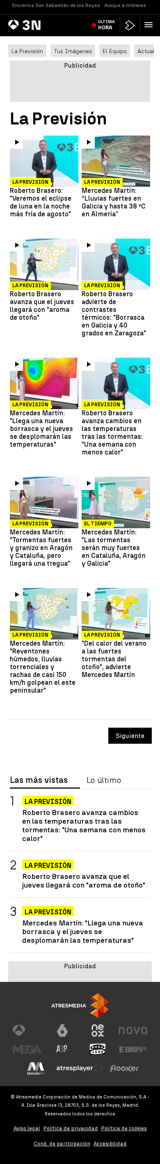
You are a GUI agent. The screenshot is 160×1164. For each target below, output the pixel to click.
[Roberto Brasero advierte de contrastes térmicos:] (116, 265)
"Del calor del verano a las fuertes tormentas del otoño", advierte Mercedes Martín (114, 659)
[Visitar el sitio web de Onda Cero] (97, 1049)
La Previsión (27, 51)
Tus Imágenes (73, 51)
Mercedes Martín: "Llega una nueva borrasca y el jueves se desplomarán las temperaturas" (41, 428)
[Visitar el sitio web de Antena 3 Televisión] (27, 1030)
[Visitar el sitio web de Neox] (97, 1030)
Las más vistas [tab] (39, 780)
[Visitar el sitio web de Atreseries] (62, 1049)
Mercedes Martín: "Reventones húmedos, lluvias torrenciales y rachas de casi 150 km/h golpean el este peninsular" (42, 666)
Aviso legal (27, 1128)
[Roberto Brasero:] (44, 162)
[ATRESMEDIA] (80, 1005)
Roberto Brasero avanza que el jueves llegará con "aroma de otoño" (42, 305)
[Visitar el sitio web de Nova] (133, 1030)
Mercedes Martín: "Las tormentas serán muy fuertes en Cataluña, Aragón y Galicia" (114, 547)
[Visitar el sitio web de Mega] (27, 1049)
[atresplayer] (130, 25)
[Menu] (150, 25)
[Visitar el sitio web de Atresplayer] (80, 1068)
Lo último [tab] (104, 780)
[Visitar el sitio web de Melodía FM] (35, 1068)
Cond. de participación (62, 1144)
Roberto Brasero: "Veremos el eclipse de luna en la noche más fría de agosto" (40, 202)
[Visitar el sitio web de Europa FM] (133, 1049)
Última (106, 24)
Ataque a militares (125, 5)
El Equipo (115, 51)
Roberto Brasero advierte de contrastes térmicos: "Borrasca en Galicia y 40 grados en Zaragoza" (114, 313)
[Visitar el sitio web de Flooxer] (124, 1068)
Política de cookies (124, 1128)
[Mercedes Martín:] (44, 384)
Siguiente (130, 736)
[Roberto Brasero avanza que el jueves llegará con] (44, 265)
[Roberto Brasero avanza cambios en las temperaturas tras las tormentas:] (116, 384)
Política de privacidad (70, 1128)
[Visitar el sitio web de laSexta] (62, 1030)
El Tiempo (98, 524)
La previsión (102, 182)
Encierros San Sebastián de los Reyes (56, 5)
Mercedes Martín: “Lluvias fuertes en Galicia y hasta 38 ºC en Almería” (114, 202)
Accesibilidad (110, 1144)
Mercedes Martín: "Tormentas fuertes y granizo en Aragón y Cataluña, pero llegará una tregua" (41, 547)
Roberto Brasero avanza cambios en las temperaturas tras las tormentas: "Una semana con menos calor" (112, 432)
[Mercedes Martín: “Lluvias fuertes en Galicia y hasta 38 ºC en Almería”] (116, 162)
